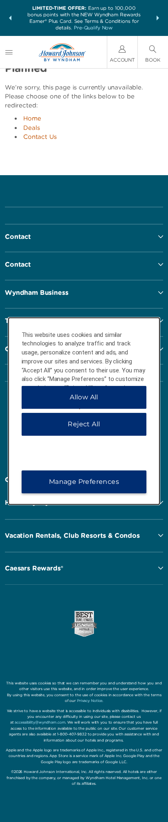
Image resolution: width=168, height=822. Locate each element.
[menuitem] (9, 52)
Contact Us (40, 136)
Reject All (84, 424)
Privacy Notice (89, 700)
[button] (10, 18)
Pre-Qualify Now (93, 28)
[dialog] (84, 411)
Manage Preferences (84, 482)
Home (32, 118)
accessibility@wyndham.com (40, 722)
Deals (31, 127)
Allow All (84, 397)
